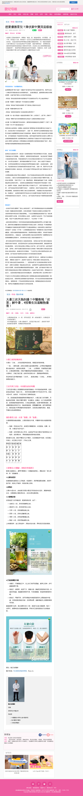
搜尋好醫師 (57, 14)
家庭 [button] (19, 14)
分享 (30, 309)
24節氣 (16, 313)
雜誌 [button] (51, 14)
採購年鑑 (65, 14)
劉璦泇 (7, 734)
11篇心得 (68, 116)
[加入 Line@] (44, 784)
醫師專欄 (18, 22)
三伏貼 (26, 313)
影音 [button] (36, 14)
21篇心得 (68, 89)
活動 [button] (46, 14)
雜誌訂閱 (60, 201)
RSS (55, 787)
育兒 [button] (15, 14)
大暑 (12, 313)
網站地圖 (28, 787)
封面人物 (25, 14)
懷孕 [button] (10, 14)
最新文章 (60, 24)
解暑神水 (32, 313)
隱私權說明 (7, 3)
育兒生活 (12, 33)
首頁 (7, 22)
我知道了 (73, 2)
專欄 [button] (31, 14)
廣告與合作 (49, 787)
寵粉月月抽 (73, 14)
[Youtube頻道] (33, 784)
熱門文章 (66, 24)
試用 (41, 14)
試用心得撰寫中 (68, 141)
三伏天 (21, 313)
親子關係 (18, 33)
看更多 (74, 28)
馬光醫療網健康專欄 (20, 671)
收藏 (40, 30)
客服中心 (42, 787)
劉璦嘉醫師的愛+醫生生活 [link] (19, 290)
